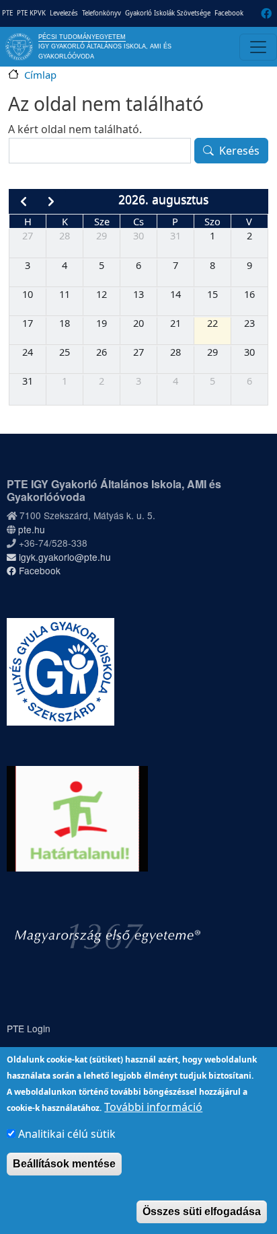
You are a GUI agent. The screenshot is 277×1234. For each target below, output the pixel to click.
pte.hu (31, 529)
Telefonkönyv (101, 13)
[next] (51, 201)
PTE (7, 13)
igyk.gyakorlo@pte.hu (63, 557)
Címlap (40, 74)
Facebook (228, 13)
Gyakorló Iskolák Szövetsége (167, 13)
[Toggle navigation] (258, 47)
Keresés (239, 150)
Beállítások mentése (64, 1163)
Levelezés (64, 13)
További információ (153, 1107)
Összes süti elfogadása (202, 1211)
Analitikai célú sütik (67, 1133)
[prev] (23, 201)
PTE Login (28, 1028)
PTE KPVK (31, 13)
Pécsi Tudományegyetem (82, 37)
